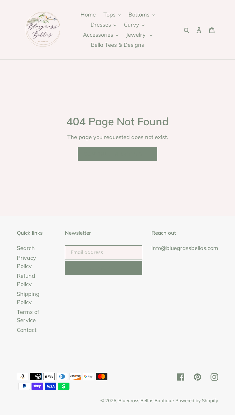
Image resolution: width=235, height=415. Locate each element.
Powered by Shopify (196, 400)
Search (26, 248)
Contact (26, 329)
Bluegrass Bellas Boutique (146, 400)
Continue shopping (113, 154)
